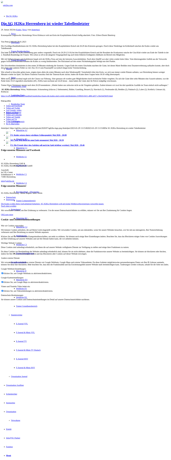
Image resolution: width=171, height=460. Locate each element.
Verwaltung (15, 420)
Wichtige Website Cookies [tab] (11, 243)
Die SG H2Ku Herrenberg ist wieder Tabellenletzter (45, 23)
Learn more (8, 215)
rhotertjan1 (35, 30)
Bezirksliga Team (18, 104)
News (13, 34)
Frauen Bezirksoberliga (20, 51)
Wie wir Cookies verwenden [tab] (12, 226)
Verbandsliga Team (18, 86)
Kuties (18, 30)
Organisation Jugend (19, 376)
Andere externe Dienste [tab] (10, 258)
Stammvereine (16, 315)
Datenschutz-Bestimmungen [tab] (12, 295)
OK (2, 215)
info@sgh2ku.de (7, 181)
